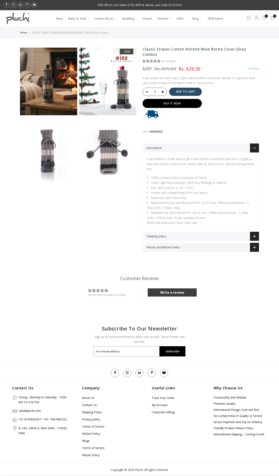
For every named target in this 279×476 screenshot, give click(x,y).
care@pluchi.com (29, 411)
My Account (159, 405)
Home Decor (104, 18)
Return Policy (90, 455)
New (59, 18)
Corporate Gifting (163, 412)
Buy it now (172, 103)
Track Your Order (163, 398)
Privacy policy (91, 419)
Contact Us (89, 405)
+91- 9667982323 (55, 419)
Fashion (163, 18)
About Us (88, 398)
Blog (195, 18)
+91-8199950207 (29, 419)
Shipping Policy (92, 412)
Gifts (180, 18)
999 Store (215, 18)
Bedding (128, 18)
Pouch (147, 18)
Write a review (172, 292)
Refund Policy (91, 434)
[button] (151, 61)
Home (23, 32)
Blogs (86, 441)
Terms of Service (93, 426)
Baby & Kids (77, 18)
